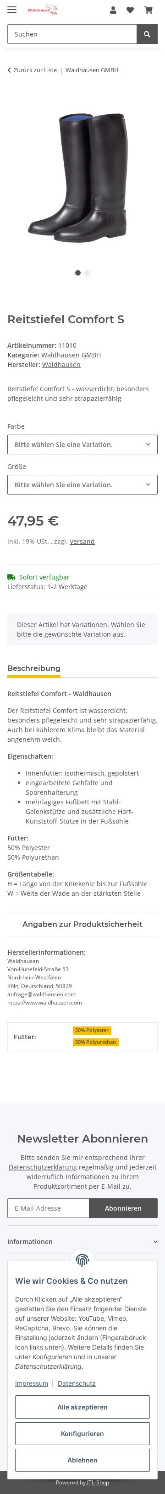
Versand (82, 541)
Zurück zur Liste (35, 70)
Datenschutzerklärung (43, 1167)
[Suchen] (147, 34)
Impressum (31, 1383)
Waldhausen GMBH (71, 355)
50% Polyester (92, 1030)
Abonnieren (123, 1208)
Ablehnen (82, 1460)
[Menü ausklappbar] (11, 5)
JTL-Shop (98, 1482)
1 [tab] (78, 273)
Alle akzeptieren (82, 1407)
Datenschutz (77, 1383)
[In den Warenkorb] (14, 99)
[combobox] (82, 444)
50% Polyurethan (95, 1042)
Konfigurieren (82, 1433)
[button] (113, 10)
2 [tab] (87, 273)
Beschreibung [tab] (33, 668)
